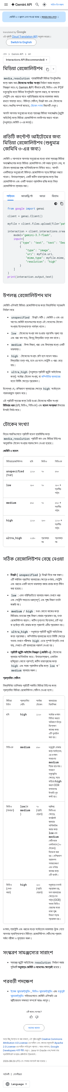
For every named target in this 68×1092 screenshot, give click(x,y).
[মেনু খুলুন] (6, 4)
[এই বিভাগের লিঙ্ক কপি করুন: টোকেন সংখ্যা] (32, 424)
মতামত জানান (34, 1027)
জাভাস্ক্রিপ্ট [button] (27, 196)
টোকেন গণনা (37, 105)
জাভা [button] (42, 196)
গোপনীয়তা (17, 1074)
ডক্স (29, 54)
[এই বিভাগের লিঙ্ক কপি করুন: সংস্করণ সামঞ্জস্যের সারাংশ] (56, 953)
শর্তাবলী (6, 1074)
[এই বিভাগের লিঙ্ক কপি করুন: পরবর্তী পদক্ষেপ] (37, 982)
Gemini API (17, 54)
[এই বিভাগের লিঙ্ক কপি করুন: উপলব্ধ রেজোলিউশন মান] (55, 296)
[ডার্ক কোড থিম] (56, 204)
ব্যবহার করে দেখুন (49, 16)
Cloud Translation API (24, 36)
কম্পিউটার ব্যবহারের (50, 376)
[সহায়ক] (31, 1017)
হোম (5, 54)
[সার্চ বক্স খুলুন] (37, 4)
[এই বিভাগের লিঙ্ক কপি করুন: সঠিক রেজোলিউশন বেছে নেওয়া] (7, 565)
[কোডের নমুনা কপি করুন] (62, 204)
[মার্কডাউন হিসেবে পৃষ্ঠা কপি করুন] (47, 69)
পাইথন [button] (10, 196)
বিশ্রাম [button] (55, 196)
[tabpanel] (34, 242)
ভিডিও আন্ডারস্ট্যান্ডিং (42, 991)
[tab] (10, 196)
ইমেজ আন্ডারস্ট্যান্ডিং (20, 991)
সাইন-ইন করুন (57, 4)
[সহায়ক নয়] (37, 1017)
